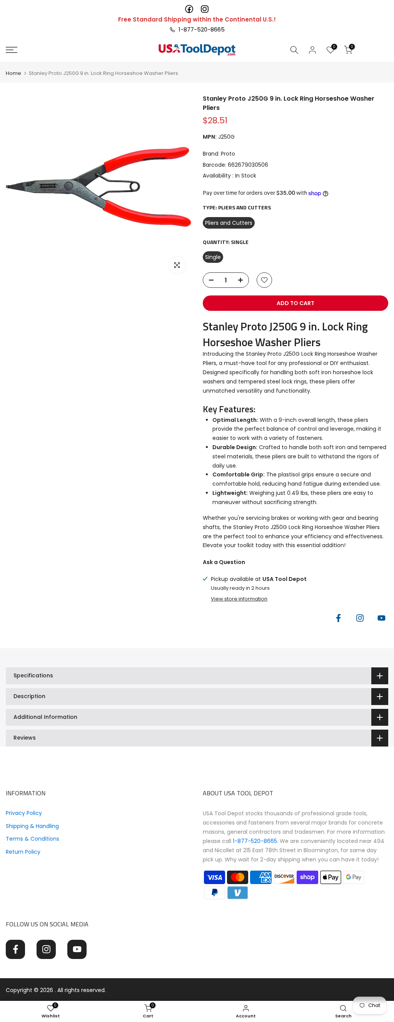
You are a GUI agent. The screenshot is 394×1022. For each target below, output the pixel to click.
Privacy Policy (24, 813)
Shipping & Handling (32, 826)
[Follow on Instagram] (360, 618)
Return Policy (23, 852)
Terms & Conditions (32, 839)
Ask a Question (224, 562)
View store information (239, 599)
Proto (228, 154)
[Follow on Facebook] (338, 618)
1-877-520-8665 (200, 29)
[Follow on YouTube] (381, 618)
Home (13, 73)
